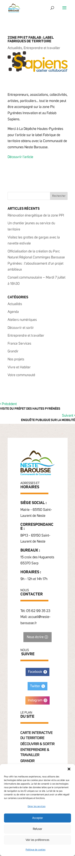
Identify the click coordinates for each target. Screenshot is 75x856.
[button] (69, 769)
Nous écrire (35, 637)
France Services (19, 343)
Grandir (13, 351)
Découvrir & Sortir (37, 744)
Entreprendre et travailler (42, 48)
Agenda (13, 312)
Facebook (35, 672)
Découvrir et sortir (21, 328)
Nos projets (16, 359)
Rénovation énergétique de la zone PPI (36, 215)
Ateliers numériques (22, 320)
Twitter (35, 686)
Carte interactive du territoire (36, 735)
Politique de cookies (35, 850)
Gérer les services (36, 806)
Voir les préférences (37, 839)
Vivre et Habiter (19, 367)
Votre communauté (21, 375)
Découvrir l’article (20, 157)
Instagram (35, 700)
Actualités (15, 48)
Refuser (37, 828)
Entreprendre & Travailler (34, 752)
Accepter (37, 817)
